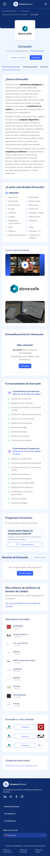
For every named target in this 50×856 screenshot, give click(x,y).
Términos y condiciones (7, 851)
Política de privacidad (23, 851)
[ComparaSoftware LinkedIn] (5, 797)
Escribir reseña (38, 51)
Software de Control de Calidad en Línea (21, 766)
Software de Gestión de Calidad (14, 14)
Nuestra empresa (11, 806)
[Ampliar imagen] (25, 288)
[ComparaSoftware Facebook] (16, 797)
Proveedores (9, 813)
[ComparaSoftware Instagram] (22, 797)
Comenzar (25, 366)
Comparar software (18, 57)
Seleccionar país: (10, 830)
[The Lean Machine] (41, 745)
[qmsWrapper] (41, 727)
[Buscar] (45, 4)
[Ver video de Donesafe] (25, 265)
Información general (11, 67)
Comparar (28, 727)
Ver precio (36, 57)
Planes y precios (30, 67)
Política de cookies (38, 851)
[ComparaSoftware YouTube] (11, 797)
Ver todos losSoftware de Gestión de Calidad (22, 605)
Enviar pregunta (27, 544)
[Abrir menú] (4, 4)
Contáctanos (10, 821)
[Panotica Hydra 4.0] (41, 736)
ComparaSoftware (9, 11)
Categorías (24, 11)
